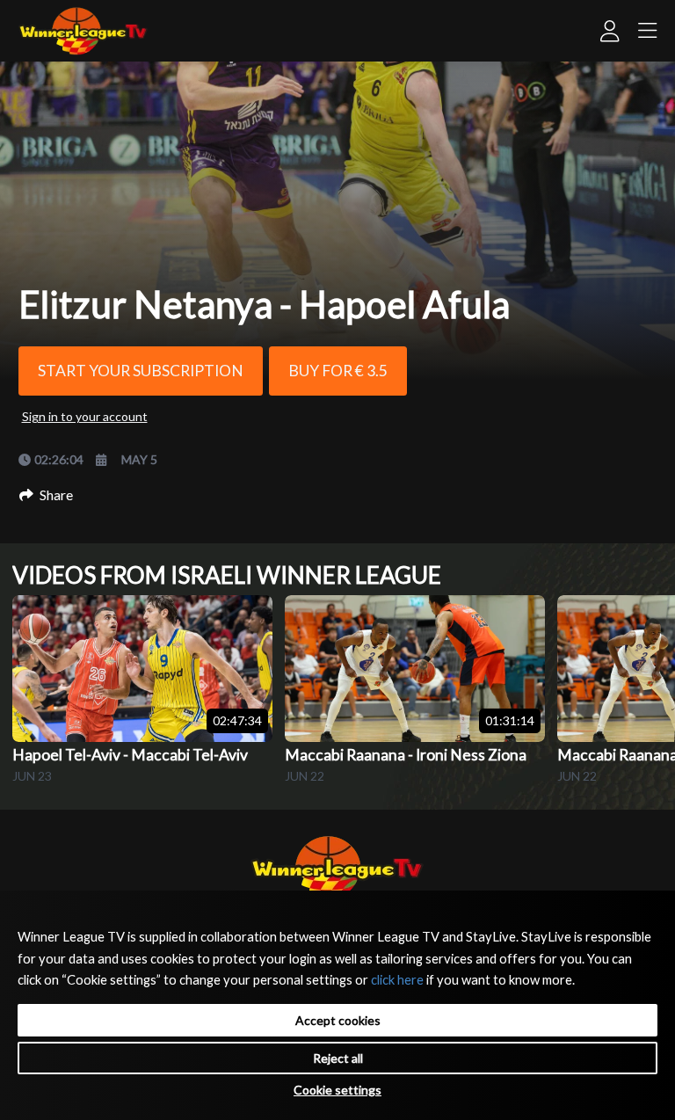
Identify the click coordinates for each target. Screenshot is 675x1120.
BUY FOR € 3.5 (338, 370)
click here (397, 979)
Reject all (338, 1058)
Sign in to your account (85, 416)
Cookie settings (337, 1089)
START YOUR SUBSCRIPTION (140, 370)
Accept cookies (338, 1020)
